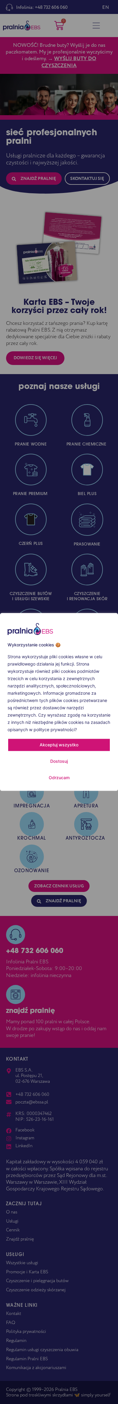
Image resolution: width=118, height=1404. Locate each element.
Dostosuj (59, 761)
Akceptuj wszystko (59, 745)
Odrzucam (59, 777)
